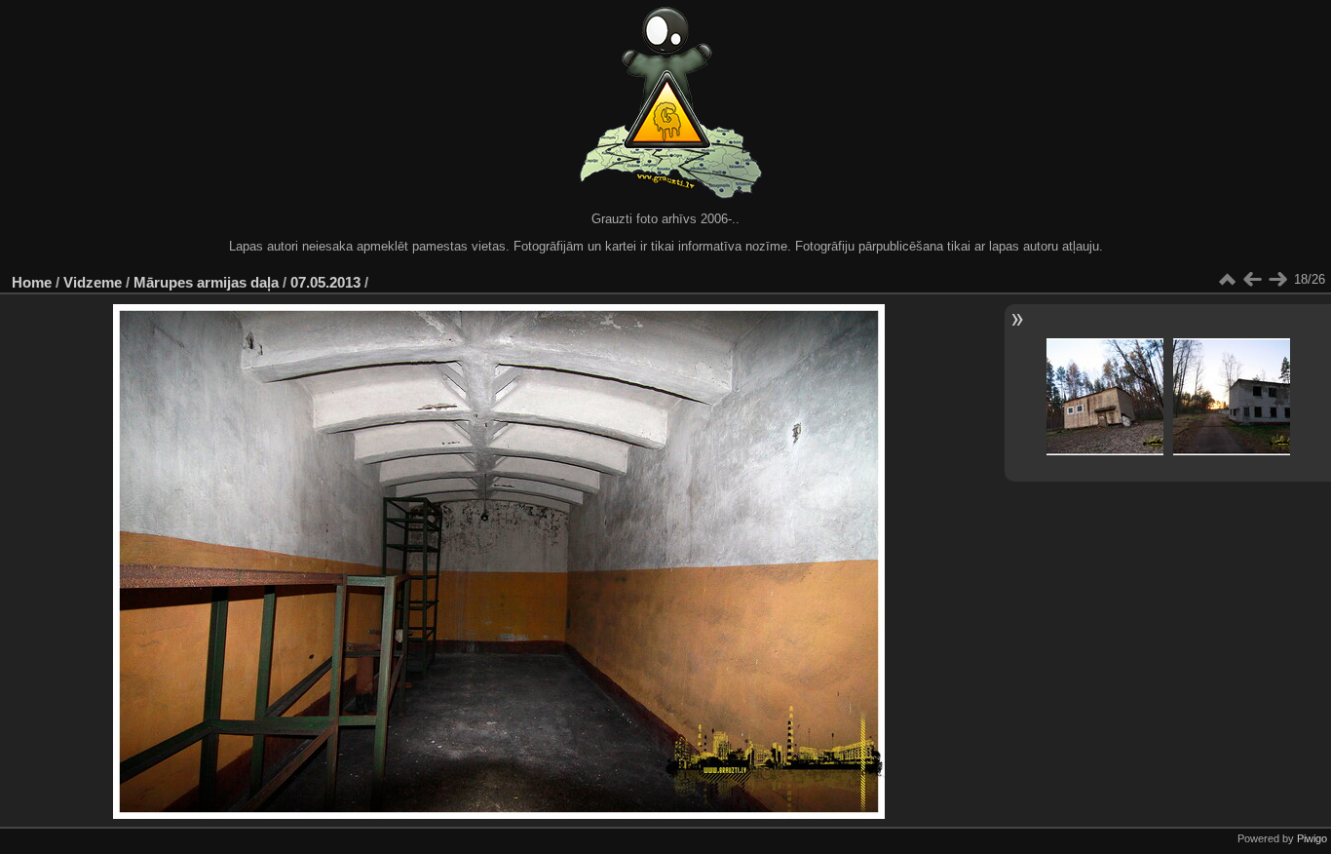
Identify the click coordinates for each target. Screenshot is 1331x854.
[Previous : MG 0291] (1252, 279)
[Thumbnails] (1226, 279)
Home (32, 282)
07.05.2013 (325, 282)
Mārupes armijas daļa (206, 282)
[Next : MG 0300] (1277, 279)
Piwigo (1312, 838)
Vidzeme (92, 282)
